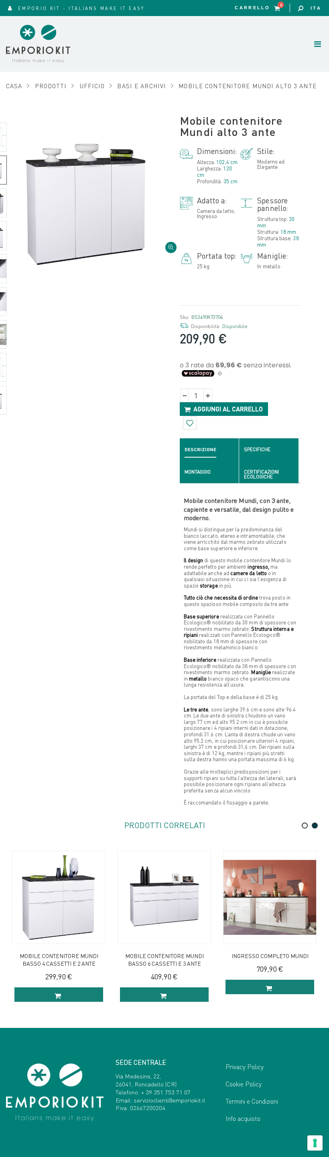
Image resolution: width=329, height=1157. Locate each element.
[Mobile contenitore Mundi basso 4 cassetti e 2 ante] (58, 897)
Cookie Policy (243, 1084)
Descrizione (200, 449)
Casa (14, 86)
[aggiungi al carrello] (58, 994)
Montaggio (198, 472)
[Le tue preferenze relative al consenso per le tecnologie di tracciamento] (315, 1143)
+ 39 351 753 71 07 (166, 1092)
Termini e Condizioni (251, 1101)
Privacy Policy (244, 1066)
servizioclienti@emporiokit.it (169, 1100)
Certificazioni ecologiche (261, 474)
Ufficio (92, 86)
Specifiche (257, 449)
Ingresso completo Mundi (270, 955)
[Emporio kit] (47, 44)
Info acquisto (242, 1118)
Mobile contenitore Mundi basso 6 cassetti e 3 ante (164, 959)
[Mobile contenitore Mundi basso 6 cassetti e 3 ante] (164, 897)
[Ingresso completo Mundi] (269, 897)
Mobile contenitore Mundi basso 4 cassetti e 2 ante (59, 959)
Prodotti (51, 86)
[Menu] (317, 43)
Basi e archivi (141, 86)
